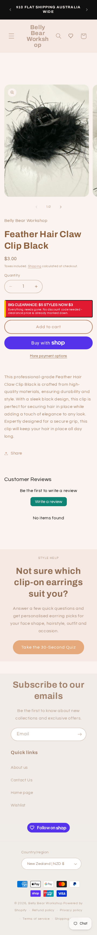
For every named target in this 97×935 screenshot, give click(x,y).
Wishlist (18, 805)
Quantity (12, 275)
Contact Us (21, 780)
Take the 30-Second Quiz (48, 647)
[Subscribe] (80, 734)
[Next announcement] (87, 10)
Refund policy (43, 910)
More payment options (48, 356)
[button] (11, 36)
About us (19, 768)
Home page (22, 793)
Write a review (48, 501)
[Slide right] (61, 207)
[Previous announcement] (10, 10)
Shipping (34, 266)
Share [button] (16, 453)
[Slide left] (36, 207)
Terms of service (36, 918)
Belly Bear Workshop (45, 903)
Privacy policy (71, 910)
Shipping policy (67, 918)
